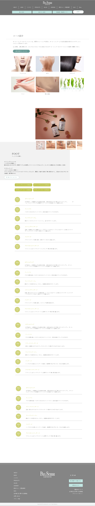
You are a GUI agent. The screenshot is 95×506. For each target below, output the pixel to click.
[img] (72, 86)
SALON (15, 483)
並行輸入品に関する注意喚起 (20, 493)
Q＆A (15, 491)
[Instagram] (70, 475)
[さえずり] (75, 475)
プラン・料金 (17, 498)
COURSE (16, 478)
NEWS (15, 475)
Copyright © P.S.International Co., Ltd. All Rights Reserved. (47, 504)
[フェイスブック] (72, 475)
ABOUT (15, 472)
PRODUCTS (16, 480)
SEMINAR (16, 485)
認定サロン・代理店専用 (19, 488)
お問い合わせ (17, 496)
